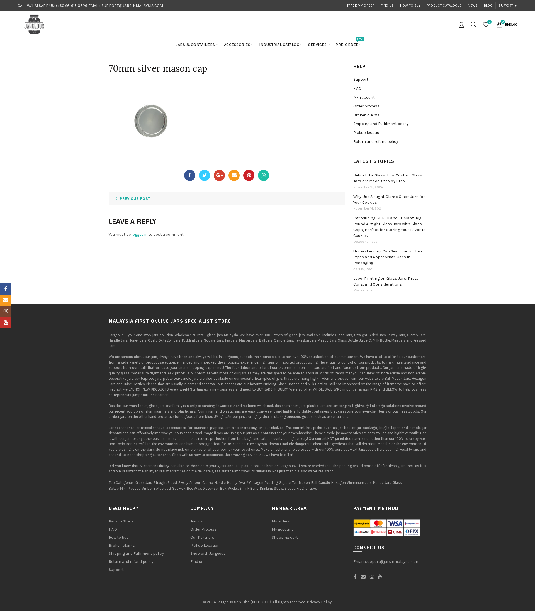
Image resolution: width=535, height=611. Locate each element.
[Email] (234, 175)
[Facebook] (189, 175)
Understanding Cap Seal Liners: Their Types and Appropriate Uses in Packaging (388, 257)
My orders (281, 521)
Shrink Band (249, 488)
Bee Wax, (194, 488)
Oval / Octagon (251, 482)
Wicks (233, 488)
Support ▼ (507, 6)
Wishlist (489, 21)
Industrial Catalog (279, 44)
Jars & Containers (195, 44)
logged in (140, 234)
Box (223, 488)
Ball (314, 482)
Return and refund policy (375, 141)
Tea (295, 482)
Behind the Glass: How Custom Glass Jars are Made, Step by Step (387, 178)
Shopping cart (285, 537)
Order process (366, 106)
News (473, 6)
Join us (196, 521)
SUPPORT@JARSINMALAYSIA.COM (132, 5)
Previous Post (135, 198)
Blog (488, 6)
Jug (168, 488)
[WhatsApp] (263, 175)
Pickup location (367, 132)
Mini (123, 488)
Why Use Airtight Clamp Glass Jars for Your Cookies (389, 199)
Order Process (203, 529)
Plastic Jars (382, 482)
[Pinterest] (248, 175)
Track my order (361, 6)
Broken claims (366, 115)
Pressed (134, 488)
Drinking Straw (271, 488)
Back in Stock (121, 521)
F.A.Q (357, 88)
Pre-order (348, 42)
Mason (304, 482)
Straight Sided (165, 482)
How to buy (410, 6)
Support (360, 79)
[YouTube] (5, 322)
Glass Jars (143, 482)
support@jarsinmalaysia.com (392, 561)
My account (364, 97)
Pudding (271, 482)
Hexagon (338, 482)
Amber (194, 482)
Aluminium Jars (359, 482)
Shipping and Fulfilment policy (380, 123)
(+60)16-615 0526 (71, 5)
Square (285, 482)
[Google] (219, 175)
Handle (220, 482)
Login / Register (461, 24)
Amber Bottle (153, 488)
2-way (183, 482)
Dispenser (211, 488)
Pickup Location (205, 545)
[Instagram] (5, 311)
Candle (324, 482)
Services (317, 44)
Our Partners (202, 537)
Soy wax (179, 488)
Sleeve (289, 488)
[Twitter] (204, 175)
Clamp (207, 482)
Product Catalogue (444, 6)
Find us (387, 6)
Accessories (237, 44)
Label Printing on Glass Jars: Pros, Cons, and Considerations (385, 281)
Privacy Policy (319, 602)
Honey (232, 482)
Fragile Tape (306, 488)
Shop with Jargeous (208, 553)
